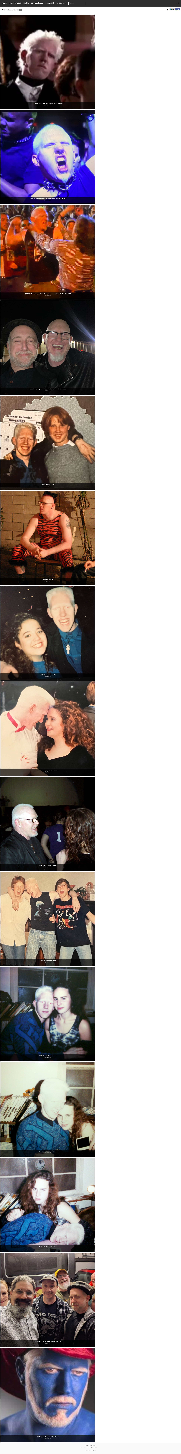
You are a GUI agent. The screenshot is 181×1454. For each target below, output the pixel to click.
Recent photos (61, 3)
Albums (4, 3)
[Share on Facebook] (177, 10)
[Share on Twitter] (172, 10)
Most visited (49, 3)
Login (177, 3)
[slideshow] (167, 9)
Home (4, 10)
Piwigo (93, 1445)
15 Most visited (13, 10)
